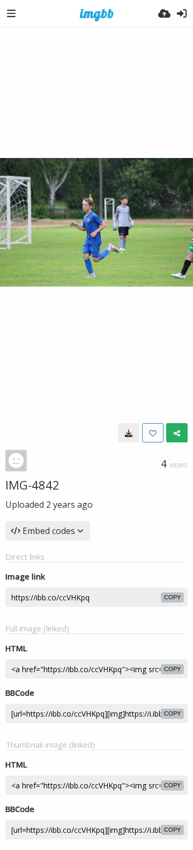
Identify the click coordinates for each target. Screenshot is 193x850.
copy (172, 597)
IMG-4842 (32, 485)
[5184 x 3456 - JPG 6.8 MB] (128, 432)
